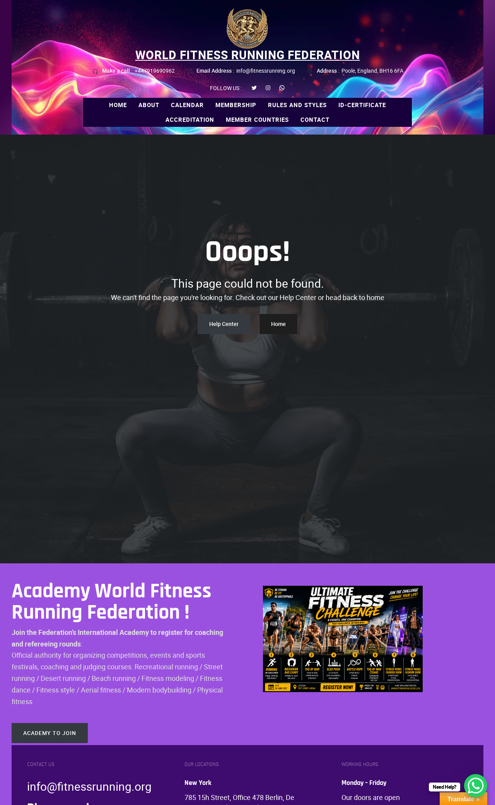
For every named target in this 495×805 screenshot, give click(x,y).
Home (278, 323)
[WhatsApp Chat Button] (475, 785)
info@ (42, 786)
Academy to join (49, 733)
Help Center (224, 323)
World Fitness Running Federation (247, 55)
